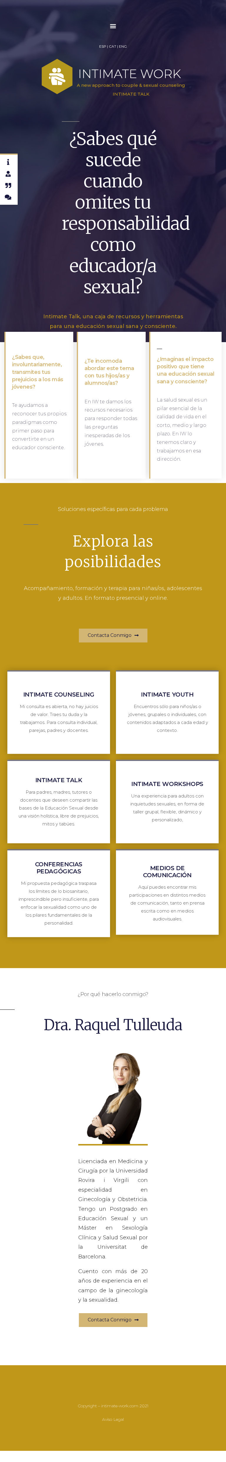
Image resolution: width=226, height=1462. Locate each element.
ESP (102, 46)
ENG (123, 46)
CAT (112, 46)
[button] (113, 26)
